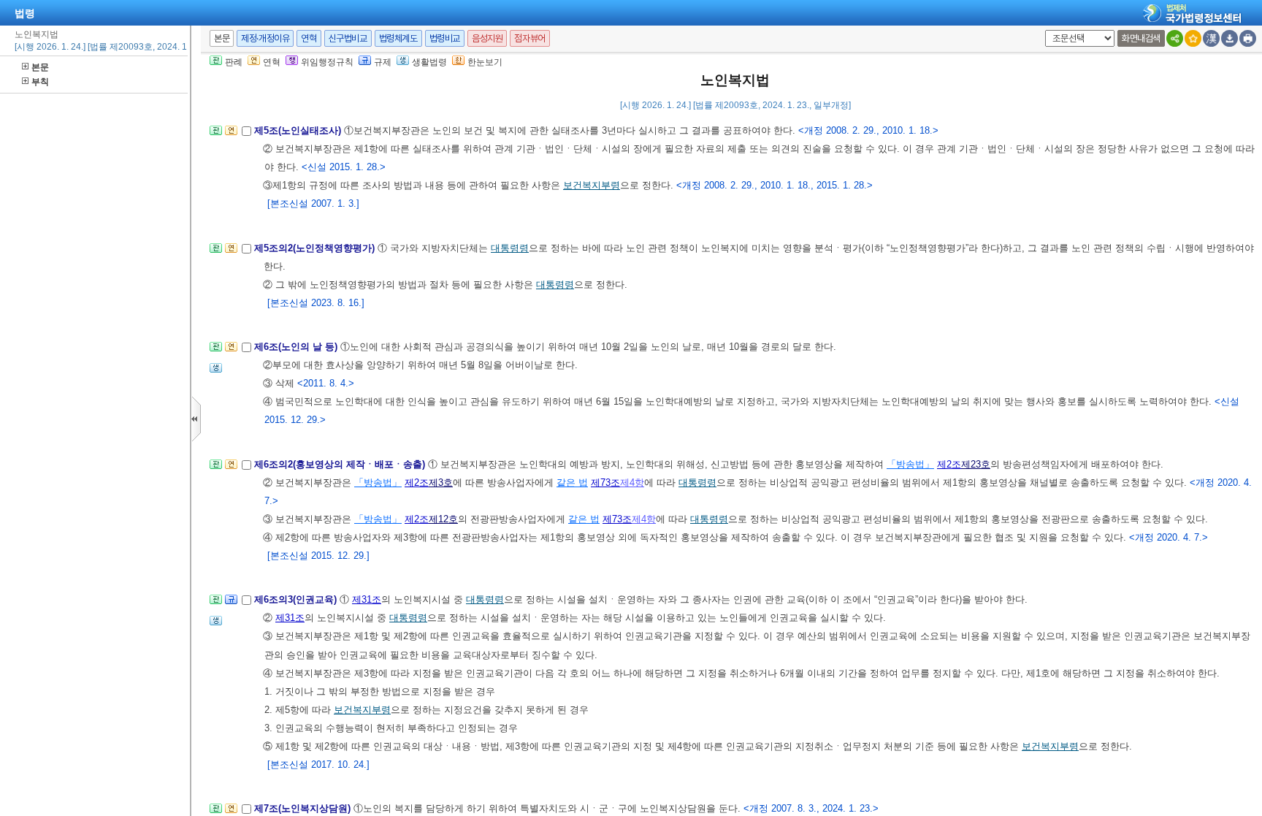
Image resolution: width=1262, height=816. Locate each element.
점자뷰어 (529, 38)
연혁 (308, 38)
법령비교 (444, 38)
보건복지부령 (591, 185)
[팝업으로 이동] (216, 372)
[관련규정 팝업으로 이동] (231, 603)
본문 (40, 67)
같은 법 (572, 482)
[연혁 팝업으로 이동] (231, 134)
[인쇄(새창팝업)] (1247, 38)
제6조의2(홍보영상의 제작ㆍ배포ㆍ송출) (341, 464)
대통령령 (510, 248)
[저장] (1229, 38)
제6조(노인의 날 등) (297, 346)
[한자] (1211, 38)
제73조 (605, 482)
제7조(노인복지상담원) (303, 808)
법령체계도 (398, 38)
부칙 (40, 82)
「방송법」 (910, 464)
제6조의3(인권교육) (297, 599)
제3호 (441, 482)
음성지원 (487, 38)
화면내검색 (1141, 38)
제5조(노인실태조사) (299, 130)
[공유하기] (1174, 38)
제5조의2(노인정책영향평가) (316, 248)
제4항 (632, 482)
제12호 (443, 519)
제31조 (366, 599)
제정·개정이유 (265, 38)
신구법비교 (348, 38)
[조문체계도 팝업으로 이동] (216, 134)
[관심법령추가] (1193, 38)
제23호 (975, 464)
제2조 (949, 464)
